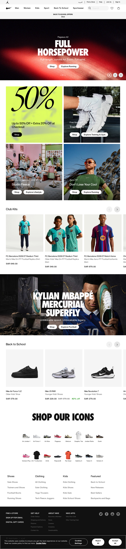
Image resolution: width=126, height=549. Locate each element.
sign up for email (14, 518)
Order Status (35, 516)
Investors (51, 527)
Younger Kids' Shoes (54, 394)
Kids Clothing (69, 482)
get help (35, 513)
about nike (53, 513)
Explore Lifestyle (33, 192)
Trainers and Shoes (16, 487)
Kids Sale (67, 492)
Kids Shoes (68, 487)
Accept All (115, 542)
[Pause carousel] (109, 75)
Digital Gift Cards (15, 522)
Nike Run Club (71, 516)
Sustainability (53, 530)
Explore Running (91, 192)
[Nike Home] (9, 8)
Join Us (108, 2)
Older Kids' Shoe (13, 394)
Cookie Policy (41, 543)
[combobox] (98, 8)
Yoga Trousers (41, 492)
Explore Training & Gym (94, 134)
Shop (84, 15)
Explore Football (68, 326)
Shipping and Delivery (38, 520)
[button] (17, 8)
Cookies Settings (78, 542)
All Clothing (40, 482)
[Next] (121, 75)
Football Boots (14, 492)
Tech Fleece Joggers (44, 498)
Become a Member (54, 516)
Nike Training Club (72, 520)
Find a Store (91, 2)
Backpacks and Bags (100, 498)
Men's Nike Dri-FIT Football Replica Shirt (23, 259)
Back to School (98, 482)
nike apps (70, 513)
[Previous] (115, 75)
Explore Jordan (69, 66)
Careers (51, 523)
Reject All (98, 542)
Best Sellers (96, 492)
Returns (33, 523)
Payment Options (37, 527)
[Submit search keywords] (89, 8)
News (50, 520)
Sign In (117, 2)
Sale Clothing (41, 487)
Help (100, 2)
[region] (63, 542)
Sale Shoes (12, 482)
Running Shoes (14, 498)
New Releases (97, 487)
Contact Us (35, 530)
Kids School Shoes (71, 498)
